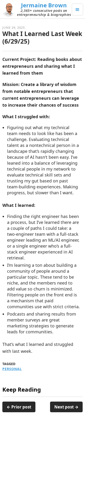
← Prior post (19, 407)
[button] (77, 9)
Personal (12, 369)
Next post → (66, 407)
